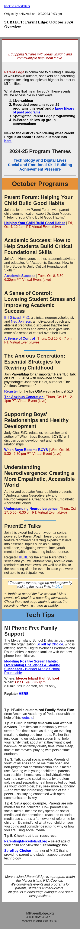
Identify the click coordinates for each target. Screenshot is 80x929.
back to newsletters (17, 6)
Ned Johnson (21, 321)
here (8, 141)
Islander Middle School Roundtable (32, 667)
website (27, 717)
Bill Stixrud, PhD (16, 317)
